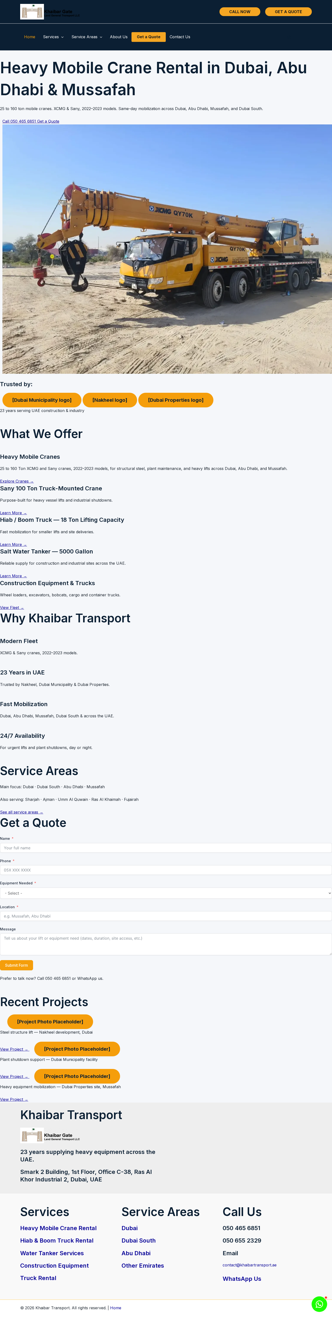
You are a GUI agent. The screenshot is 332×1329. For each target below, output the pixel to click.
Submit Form (16, 965)
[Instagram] (289, 37)
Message (8, 929)
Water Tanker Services (52, 1253)
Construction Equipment (54, 1265)
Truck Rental (38, 1278)
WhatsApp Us (242, 1278)
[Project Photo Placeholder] (50, 1022)
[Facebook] (299, 37)
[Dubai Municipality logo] (42, 400)
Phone (5, 861)
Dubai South (139, 1240)
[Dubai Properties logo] (176, 400)
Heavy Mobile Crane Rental (58, 1228)
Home (29, 36)
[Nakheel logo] (109, 400)
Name (5, 838)
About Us (119, 36)
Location (7, 907)
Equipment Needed (16, 883)
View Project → (14, 1049)
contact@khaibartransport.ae (250, 1265)
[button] (239, 11)
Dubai (130, 1228)
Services (51, 36)
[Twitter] (309, 37)
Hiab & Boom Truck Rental (57, 1240)
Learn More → (13, 512)
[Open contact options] (319, 1304)
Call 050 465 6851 (19, 121)
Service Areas (84, 36)
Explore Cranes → (17, 481)
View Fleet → (12, 607)
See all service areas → (21, 812)
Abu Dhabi (136, 1253)
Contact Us (180, 36)
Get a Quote (148, 36)
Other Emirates (143, 1265)
